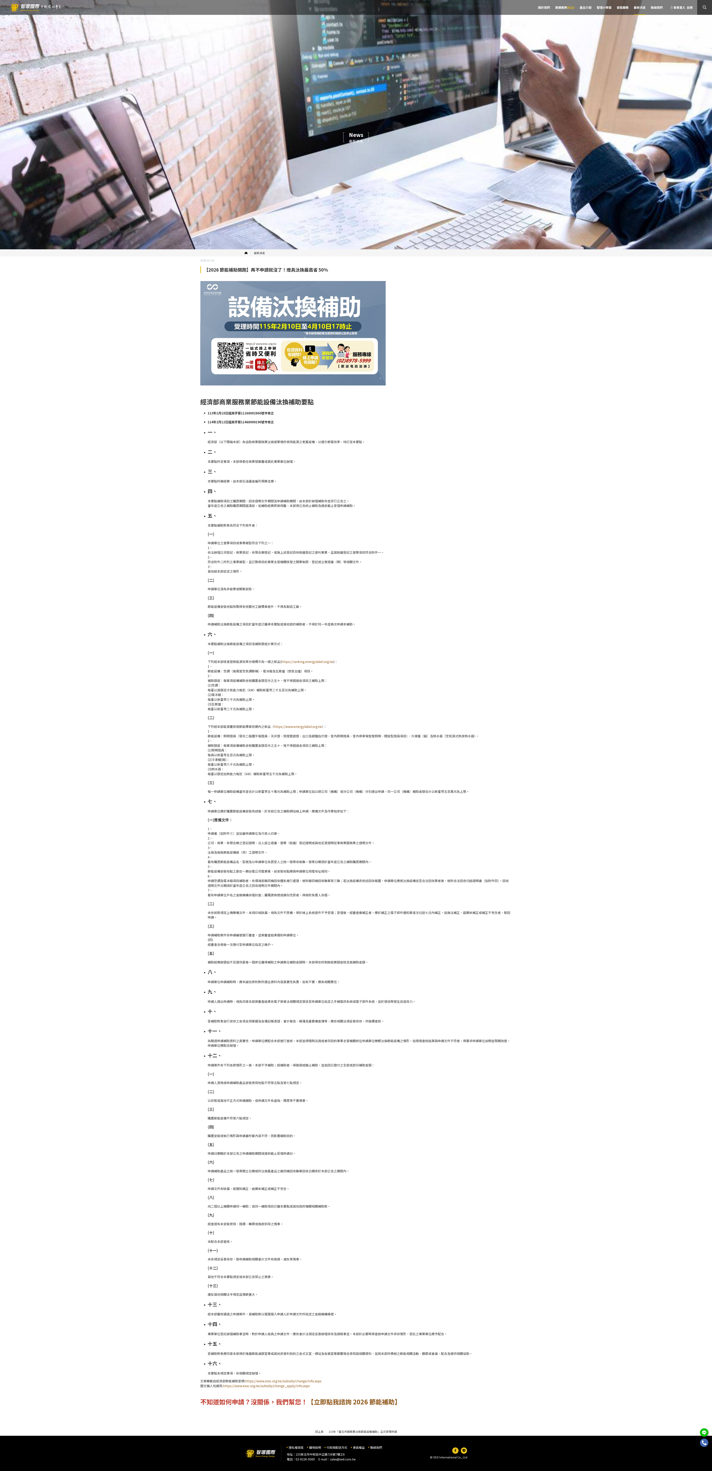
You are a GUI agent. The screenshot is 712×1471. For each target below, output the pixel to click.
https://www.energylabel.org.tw (298, 726)
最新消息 (259, 253)
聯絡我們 (376, 1447)
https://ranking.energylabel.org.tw (307, 661)
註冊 (690, 7)
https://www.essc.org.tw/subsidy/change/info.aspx (283, 1381)
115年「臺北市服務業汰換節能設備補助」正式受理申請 (363, 1432)
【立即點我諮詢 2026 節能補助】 (354, 1401)
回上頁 (319, 1432)
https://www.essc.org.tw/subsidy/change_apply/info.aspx (266, 1385)
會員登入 (679, 7)
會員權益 (359, 1447)
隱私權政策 (296, 1447)
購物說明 (315, 1447)
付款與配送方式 (337, 1447)
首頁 (246, 253)
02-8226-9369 (305, 1459)
